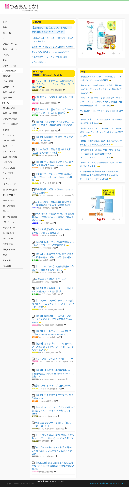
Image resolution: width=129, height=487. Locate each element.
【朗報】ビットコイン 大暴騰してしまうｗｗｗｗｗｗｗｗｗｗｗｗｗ (52, 332)
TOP (5, 22)
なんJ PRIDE (42, 248)
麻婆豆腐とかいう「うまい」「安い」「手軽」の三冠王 (52, 424)
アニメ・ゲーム (10, 43)
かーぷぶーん (43, 155)
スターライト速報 (44, 183)
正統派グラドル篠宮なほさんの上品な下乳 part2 (52, 46)
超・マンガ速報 (44, 352)
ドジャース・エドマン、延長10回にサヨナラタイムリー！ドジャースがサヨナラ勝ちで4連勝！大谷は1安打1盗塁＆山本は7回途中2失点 (101, 102)
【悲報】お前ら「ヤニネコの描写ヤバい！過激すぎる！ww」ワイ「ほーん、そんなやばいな (53, 346)
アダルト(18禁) (9, 65)
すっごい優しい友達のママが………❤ (54, 358)
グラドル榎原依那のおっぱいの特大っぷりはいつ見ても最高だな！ (53, 231)
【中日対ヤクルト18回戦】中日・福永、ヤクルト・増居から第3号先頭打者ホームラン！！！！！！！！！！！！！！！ (100, 153)
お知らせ (7, 75)
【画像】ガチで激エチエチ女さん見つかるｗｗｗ (53, 396)
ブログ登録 (8, 81)
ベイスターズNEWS (45, 272)
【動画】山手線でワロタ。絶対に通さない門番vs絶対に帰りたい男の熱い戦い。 (53, 255)
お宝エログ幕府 (44, 103)
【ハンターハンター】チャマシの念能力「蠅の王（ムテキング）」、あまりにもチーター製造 (53, 303)
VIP (4, 38)
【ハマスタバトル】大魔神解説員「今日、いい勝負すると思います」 (53, 268)
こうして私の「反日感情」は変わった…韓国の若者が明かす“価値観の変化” (52, 203)
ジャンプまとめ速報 (45, 309)
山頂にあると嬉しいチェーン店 (51, 278)
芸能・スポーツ (10, 49)
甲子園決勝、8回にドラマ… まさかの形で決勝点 (52, 191)
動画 (5, 60)
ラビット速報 (43, 168)
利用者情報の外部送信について (109, 483)
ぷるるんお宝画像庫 (45, 235)
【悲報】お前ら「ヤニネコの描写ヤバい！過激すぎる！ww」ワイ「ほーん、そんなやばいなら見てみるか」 (101, 132)
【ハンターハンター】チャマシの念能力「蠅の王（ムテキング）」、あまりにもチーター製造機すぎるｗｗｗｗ (101, 89)
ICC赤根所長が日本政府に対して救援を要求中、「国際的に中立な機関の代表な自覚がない (53, 217)
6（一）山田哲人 (39, 62)
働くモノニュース (44, 337)
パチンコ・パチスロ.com (47, 379)
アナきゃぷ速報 (44, 115)
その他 (6, 54)
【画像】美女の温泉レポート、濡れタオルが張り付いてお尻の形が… (53, 289)
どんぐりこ (42, 456)
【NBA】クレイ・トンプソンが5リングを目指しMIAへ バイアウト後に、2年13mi (53, 410)
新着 (5, 27)
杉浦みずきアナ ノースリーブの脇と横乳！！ (51, 57)
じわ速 (40, 143)
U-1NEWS (41, 223)
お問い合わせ (9, 92)
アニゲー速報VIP (44, 130)
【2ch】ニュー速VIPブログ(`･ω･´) (51, 361)
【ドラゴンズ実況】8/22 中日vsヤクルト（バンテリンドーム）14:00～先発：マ (53, 436)
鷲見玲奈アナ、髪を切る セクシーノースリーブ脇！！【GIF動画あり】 (52, 111)
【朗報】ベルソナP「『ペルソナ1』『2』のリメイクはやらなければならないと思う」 (53, 124)
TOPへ (123, 483)
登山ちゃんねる (44, 282)
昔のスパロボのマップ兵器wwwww (53, 385)
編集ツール (8, 97)
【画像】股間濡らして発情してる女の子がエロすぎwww (52, 138)
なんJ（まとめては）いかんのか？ (50, 195)
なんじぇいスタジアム (46, 90)
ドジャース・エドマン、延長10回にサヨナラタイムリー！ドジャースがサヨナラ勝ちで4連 (53, 84)
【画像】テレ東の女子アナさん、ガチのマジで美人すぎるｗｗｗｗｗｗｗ (53, 163)
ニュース (7, 33)
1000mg (41, 260)
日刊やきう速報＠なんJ (46, 428)
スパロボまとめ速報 (45, 388)
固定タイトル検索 (11, 86)
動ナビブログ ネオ (45, 294)
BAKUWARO (42, 401)
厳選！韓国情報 (44, 208)
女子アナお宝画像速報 (46, 325)
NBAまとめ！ (43, 416)
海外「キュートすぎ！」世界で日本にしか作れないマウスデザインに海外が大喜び (53, 450)
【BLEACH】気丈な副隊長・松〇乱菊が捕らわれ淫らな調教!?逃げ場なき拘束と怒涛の (53, 465)
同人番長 (41, 471)
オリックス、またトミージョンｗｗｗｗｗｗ (50, 51)
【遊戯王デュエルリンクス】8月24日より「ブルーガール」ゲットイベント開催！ (52, 177)
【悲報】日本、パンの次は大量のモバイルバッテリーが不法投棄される (53, 243)
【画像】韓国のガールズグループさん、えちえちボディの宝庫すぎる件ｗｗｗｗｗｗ (53, 318)
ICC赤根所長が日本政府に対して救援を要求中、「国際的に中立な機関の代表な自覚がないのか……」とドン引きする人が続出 (100, 175)
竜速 (39, 441)
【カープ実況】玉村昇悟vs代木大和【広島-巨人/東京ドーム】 (51, 151)
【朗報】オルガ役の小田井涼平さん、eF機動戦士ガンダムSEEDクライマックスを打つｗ (53, 373)
